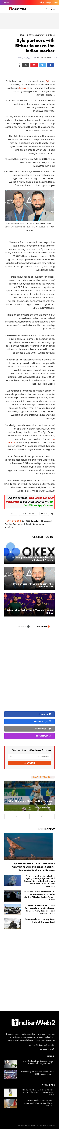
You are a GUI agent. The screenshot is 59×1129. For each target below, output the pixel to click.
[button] (5, 2)
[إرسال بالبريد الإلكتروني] (25, 65)
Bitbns (23, 35)
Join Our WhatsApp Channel (39, 504)
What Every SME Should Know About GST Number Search (37, 1073)
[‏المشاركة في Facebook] (50, 65)
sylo (50, 35)
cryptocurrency (36, 35)
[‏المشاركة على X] (42, 65)
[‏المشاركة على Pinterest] (34, 65)
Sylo (48, 81)
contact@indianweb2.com (40, 1045)
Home (5, 3)
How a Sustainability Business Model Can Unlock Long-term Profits (38, 1062)
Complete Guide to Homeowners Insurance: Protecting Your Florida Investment (39, 1103)
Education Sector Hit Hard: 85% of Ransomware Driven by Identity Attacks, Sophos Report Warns (39, 895)
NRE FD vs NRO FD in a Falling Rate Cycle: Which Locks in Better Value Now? (38, 1092)
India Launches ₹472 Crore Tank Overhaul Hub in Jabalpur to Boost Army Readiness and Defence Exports (40, 909)
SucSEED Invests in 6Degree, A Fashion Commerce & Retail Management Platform (28, 524)
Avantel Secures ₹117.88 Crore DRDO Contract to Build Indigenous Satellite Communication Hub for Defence (33, 867)
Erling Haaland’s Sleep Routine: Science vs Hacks (30, 802)
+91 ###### (46, 1049)
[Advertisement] (29, 674)
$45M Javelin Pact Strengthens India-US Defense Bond (40, 921)
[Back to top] (52, 1122)
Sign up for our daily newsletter (30, 500)
